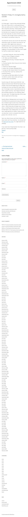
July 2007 (3, 400)
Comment (4, 162)
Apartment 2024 (14, 3)
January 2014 (4, 285)
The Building (4, 488)
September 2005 (5, 438)
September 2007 (5, 397)
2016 (3, 462)
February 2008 (5, 388)
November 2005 (5, 435)
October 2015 (4, 273)
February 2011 (5, 326)
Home (3, 480)
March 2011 (4, 324)
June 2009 (4, 361)
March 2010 (4, 345)
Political (3, 485)
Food (3, 478)
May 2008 (4, 383)
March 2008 (4, 386)
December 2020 (5, 252)
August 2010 (4, 336)
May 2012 (4, 300)
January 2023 (4, 247)
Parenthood (4, 483)
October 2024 (4, 245)
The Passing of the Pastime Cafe (13, 228)
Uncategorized (5, 490)
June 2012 (4, 299)
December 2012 (5, 293)
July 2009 (3, 359)
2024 (3, 473)
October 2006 (4, 416)
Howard (3, 130)
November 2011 (5, 311)
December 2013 (5, 286)
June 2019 (4, 257)
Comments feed (5, 504)
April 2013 (4, 290)
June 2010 (4, 340)
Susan (3, 226)
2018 (3, 466)
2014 (3, 459)
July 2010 (3, 338)
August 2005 (4, 440)
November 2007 (5, 393)
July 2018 (3, 259)
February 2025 (5, 242)
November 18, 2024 (6, 212)
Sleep (3, 486)
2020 (3, 469)
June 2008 (4, 381)
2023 (3, 471)
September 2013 (5, 288)
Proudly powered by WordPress (8, 514)
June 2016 (4, 271)
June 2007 (4, 402)
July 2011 (3, 317)
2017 (3, 464)
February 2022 (5, 249)
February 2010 (5, 347)
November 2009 (5, 352)
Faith (3, 476)
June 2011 (4, 319)
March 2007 (4, 407)
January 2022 (4, 250)
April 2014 (4, 283)
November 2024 (5, 243)
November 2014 (5, 280)
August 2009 (4, 357)
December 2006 (5, 412)
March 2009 (4, 366)
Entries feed (4, 502)
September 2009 (5, 355)
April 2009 (4, 364)
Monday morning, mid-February (8, 211)
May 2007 (4, 404)
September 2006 (5, 417)
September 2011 (5, 314)
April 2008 (4, 385)
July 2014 (3, 281)
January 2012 (4, 307)
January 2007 (4, 411)
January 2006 (4, 431)
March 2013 (4, 292)
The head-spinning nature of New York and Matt (7, 148)
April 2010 (4, 343)
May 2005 (4, 445)
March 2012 (4, 304)
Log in (3, 500)
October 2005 (4, 436)
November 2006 (5, 414)
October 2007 (4, 395)
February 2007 (5, 409)
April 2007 (4, 405)
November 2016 (5, 267)
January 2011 (4, 328)
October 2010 (4, 333)
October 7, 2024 (5, 216)
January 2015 (4, 278)
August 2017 (4, 264)
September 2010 (5, 335)
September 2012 (5, 295)
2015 (3, 461)
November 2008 (5, 373)
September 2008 (5, 376)
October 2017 (4, 262)
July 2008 (3, 380)
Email (3, 183)
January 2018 (4, 261)
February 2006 (5, 430)
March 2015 (4, 276)
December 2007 (5, 392)
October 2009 (4, 354)
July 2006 (3, 421)
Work (3, 492)
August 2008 (4, 378)
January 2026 (4, 240)
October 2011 (4, 312)
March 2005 (4, 448)
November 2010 (5, 331)
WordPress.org (5, 505)
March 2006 (4, 428)
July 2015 (3, 274)
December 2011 (5, 309)
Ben (3, 132)
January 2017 (4, 266)
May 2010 (4, 342)
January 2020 (4, 254)
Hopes (3, 481)
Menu (14, 9)
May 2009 (4, 362)
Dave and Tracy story (8, 121)
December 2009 (5, 350)
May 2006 (4, 424)
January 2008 (4, 390)
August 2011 (4, 316)
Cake (24, 146)
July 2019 (3, 255)
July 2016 (3, 269)
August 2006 (4, 419)
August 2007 (4, 398)
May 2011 (4, 321)
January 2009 (4, 369)
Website (4, 189)
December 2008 (5, 371)
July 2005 (3, 442)
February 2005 (5, 450)
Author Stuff (4, 474)
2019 (3, 467)
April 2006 (4, 426)
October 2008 (4, 374)
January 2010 (4, 349)
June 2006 (4, 423)
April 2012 (4, 302)
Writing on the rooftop (6, 214)
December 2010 (5, 330)
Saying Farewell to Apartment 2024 (9, 209)
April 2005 (4, 447)
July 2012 (3, 297)
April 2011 (4, 323)
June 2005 (4, 443)
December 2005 (5, 433)
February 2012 (5, 305)
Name (3, 177)
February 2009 (5, 367)
